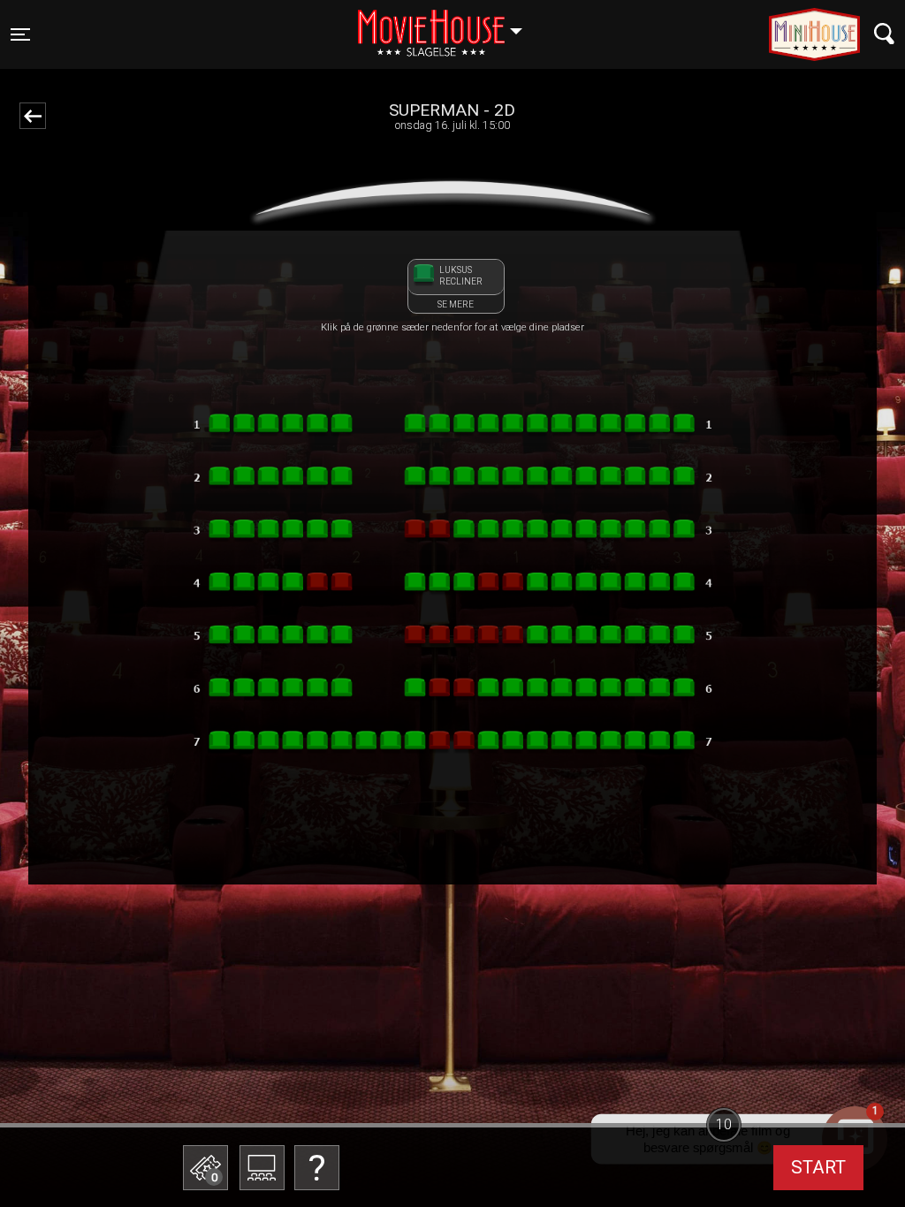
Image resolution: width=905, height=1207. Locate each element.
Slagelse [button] (449, 23)
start (818, 1167)
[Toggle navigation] (884, 34)
